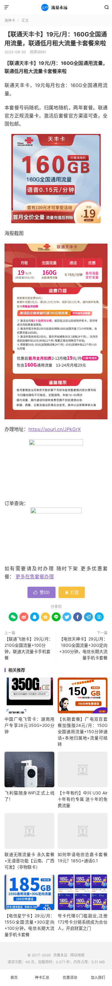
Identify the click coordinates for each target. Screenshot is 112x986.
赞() (41, 592)
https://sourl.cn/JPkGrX (54, 429)
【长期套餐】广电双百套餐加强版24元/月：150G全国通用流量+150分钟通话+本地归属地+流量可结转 (83, 731)
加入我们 (98, 977)
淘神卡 (9, 20)
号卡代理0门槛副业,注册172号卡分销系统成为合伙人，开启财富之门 (83, 922)
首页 (14, 977)
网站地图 (77, 955)
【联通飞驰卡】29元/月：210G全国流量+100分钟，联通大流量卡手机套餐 (28, 648)
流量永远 (56, 7)
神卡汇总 (42, 977)
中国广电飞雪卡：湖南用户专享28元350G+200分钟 (29, 725)
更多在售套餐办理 (35, 577)
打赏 (72, 592)
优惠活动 (70, 977)
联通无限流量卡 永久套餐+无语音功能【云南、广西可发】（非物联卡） (29, 860)
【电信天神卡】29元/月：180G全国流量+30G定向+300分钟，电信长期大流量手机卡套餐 (83, 648)
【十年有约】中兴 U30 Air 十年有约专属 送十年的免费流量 (83, 799)
